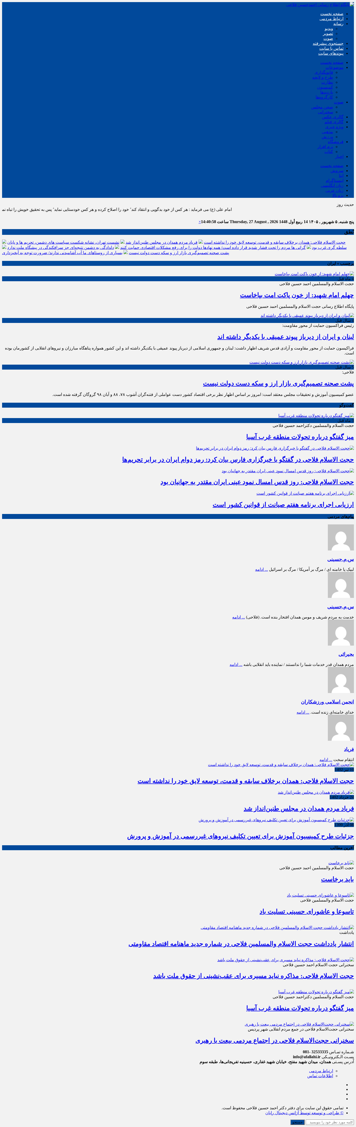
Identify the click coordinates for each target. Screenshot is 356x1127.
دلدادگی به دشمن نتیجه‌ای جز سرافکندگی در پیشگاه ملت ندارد (60, 247)
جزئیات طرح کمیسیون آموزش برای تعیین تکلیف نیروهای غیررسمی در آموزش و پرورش (240, 836)
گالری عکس (332, 117)
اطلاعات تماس (320, 1076)
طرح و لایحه (322, 77)
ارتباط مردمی (331, 18)
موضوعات (334, 67)
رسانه (338, 23)
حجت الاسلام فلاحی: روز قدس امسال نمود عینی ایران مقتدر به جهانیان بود (257, 482)
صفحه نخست (331, 13)
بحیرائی (346, 654)
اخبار (339, 156)
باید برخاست (337, 879)
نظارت (327, 82)
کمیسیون (325, 87)
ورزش (327, 136)
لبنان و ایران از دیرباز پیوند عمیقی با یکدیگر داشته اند (285, 336)
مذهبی (327, 132)
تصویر (328, 33)
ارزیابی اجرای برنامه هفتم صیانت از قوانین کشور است (283, 504)
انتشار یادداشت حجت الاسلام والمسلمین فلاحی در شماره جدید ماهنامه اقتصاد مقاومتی (241, 943)
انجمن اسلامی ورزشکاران (327, 702)
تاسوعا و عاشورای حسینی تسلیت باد (307, 911)
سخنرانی (325, 112)
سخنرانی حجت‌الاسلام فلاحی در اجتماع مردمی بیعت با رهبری (274, 1040)
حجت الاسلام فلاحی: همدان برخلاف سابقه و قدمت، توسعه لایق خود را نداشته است (275, 242)
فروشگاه (335, 141)
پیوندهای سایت (330, 53)
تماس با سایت (331, 48)
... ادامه (261, 569)
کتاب (328, 151)
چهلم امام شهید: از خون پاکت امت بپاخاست (297, 295)
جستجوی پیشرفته (328, 43)
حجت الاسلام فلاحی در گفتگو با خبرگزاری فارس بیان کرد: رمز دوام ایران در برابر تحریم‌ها (238, 459)
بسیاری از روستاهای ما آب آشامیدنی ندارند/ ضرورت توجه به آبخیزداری (62, 252)
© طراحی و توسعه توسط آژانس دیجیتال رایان (304, 1113)
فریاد (349, 749)
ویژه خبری (334, 127)
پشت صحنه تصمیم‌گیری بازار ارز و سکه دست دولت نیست (179, 252)
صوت (328, 38)
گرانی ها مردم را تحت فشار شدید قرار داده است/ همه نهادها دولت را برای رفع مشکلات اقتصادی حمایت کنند (213, 247)
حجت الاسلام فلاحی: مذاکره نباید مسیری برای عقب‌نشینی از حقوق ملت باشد (253, 975)
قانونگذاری (324, 72)
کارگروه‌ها (324, 97)
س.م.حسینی (340, 559)
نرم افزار (325, 146)
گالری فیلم (333, 122)
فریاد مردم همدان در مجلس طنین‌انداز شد (162, 242)
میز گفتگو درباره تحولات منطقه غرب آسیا (300, 436)
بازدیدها (326, 92)
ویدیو (329, 28)
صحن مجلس (322, 107)
